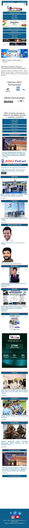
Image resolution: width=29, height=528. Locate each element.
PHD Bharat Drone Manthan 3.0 (14, 28)
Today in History (14, 126)
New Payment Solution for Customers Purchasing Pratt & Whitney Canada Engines (13, 67)
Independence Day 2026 (14, 13)
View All (4, 173)
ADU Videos (14, 131)
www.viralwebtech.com (20, 523)
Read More (5, 157)
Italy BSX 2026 (14, 31)
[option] (8, 90)
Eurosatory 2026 (14, 120)
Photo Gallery (14, 17)
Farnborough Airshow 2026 (14, 34)
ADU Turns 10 (14, 128)
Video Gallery (15, 18)
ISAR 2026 (14, 15)
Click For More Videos (14, 476)
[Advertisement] (14, 492)
